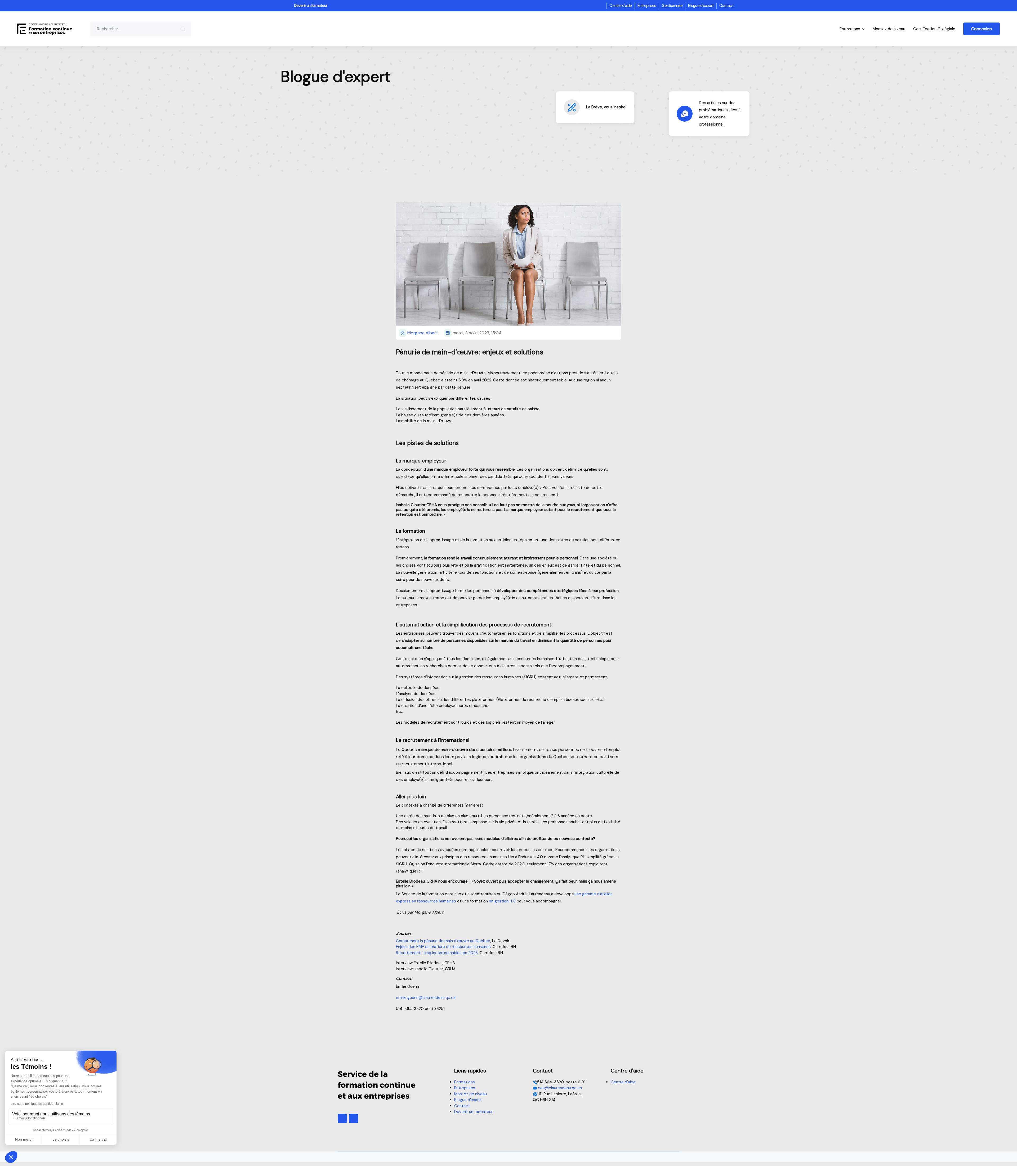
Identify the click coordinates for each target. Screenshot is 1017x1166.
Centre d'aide (620, 5)
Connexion (981, 29)
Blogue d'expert (701, 5)
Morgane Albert (422, 333)
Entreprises (646, 5)
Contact (726, 5)
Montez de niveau (889, 29)
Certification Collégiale (934, 29)
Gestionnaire (672, 5)
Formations (850, 29)
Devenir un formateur (310, 5)
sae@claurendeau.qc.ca (559, 1088)
